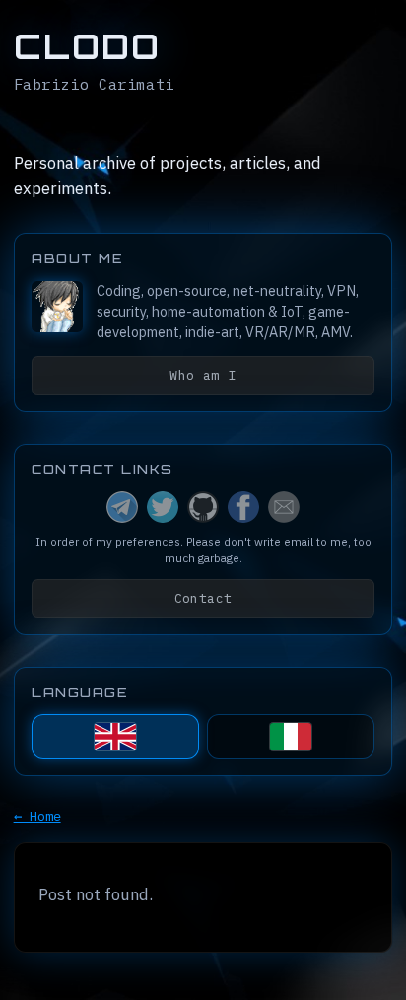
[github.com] (203, 507)
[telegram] (122, 507)
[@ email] (284, 507)
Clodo (87, 46)
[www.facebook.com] (243, 507)
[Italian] (290, 736)
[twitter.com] (162, 507)
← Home (37, 815)
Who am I (202, 375)
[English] (115, 736)
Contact (203, 598)
